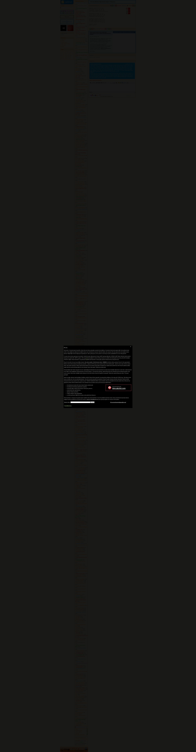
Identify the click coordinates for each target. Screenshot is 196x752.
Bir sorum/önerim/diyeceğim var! (118, 402)
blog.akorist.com (119, 388)
